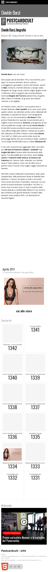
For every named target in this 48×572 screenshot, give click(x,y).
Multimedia (6, 505)
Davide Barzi (10, 12)
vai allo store (24, 311)
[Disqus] (24, 232)
